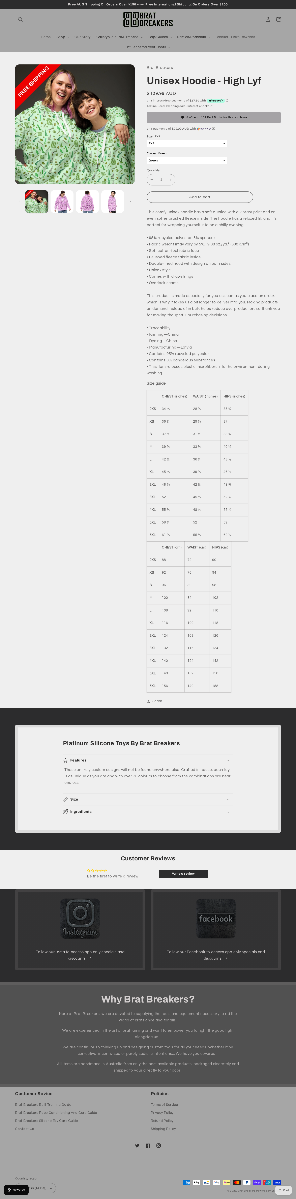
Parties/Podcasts (191, 37)
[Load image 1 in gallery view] (36, 201)
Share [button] (157, 701)
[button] (20, 19)
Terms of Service (164, 1105)
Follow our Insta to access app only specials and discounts (80, 955)
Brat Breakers (246, 1191)
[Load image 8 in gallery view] (87, 201)
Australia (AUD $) (33, 1188)
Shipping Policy (163, 1129)
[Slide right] (130, 201)
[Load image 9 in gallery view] (112, 201)
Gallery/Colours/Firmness (117, 37)
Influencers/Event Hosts (146, 47)
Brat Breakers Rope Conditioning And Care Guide (56, 1113)
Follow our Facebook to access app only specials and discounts (216, 955)
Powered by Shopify (268, 1191)
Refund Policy (162, 1121)
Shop (61, 37)
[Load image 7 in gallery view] (62, 201)
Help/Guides (158, 37)
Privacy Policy (162, 1113)
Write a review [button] (183, 873)
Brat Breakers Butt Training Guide (43, 1105)
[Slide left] (19, 201)
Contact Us (24, 1129)
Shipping (172, 106)
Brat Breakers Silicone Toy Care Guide (46, 1121)
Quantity (153, 170)
